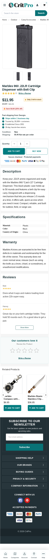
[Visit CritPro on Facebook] (20, 500)
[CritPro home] (21, 5)
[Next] (45, 395)
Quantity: (6, 144)
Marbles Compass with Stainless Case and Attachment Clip (11, 397)
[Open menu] (5, 5)
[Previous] (3, 395)
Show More (24, 328)
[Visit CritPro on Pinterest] (27, 500)
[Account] (37, 5)
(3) (16, 93)
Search (41, 13)
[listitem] (24, 46)
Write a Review (25, 93)
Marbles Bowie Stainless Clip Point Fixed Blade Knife (36, 397)
